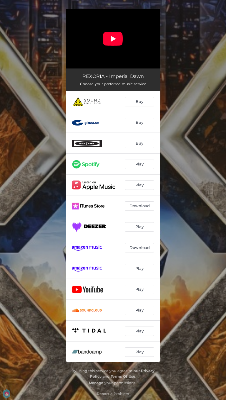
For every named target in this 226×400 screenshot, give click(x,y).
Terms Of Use (123, 376)
